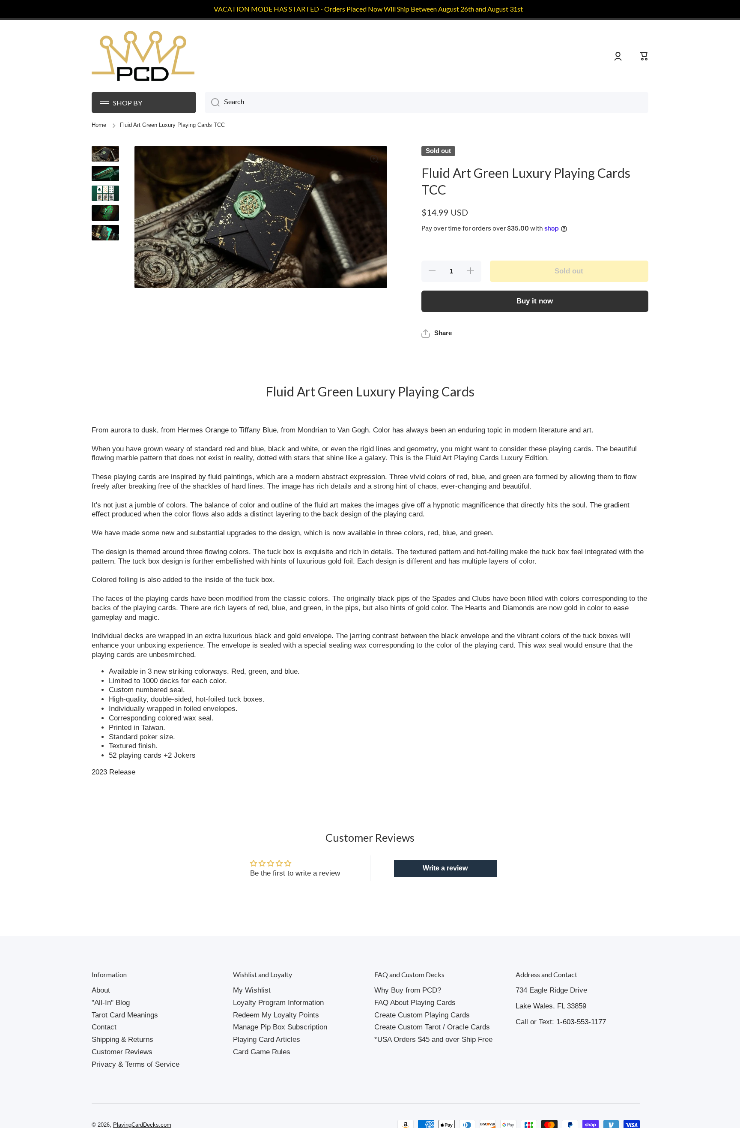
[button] (436, 352)
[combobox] (426, 102)
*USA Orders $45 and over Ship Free (433, 1059)
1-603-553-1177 (581, 1041)
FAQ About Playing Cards (415, 1022)
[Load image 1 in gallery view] (105, 154)
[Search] (212, 102)
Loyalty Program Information (278, 1022)
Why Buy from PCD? (407, 1009)
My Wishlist (252, 1009)
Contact (104, 1046)
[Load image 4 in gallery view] (105, 213)
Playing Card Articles (266, 1059)
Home (99, 125)
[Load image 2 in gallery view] (105, 173)
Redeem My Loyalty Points (276, 1034)
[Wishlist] (627, 56)
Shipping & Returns (122, 1059)
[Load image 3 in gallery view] (105, 193)
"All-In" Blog (111, 1022)
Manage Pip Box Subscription (280, 1046)
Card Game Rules (261, 1071)
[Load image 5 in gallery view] (105, 232)
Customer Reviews (122, 1071)
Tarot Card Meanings (125, 1034)
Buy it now (534, 301)
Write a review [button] (445, 887)
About (101, 1009)
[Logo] (143, 56)
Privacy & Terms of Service (135, 1084)
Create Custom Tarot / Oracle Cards (432, 1046)
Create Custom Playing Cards (422, 1034)
